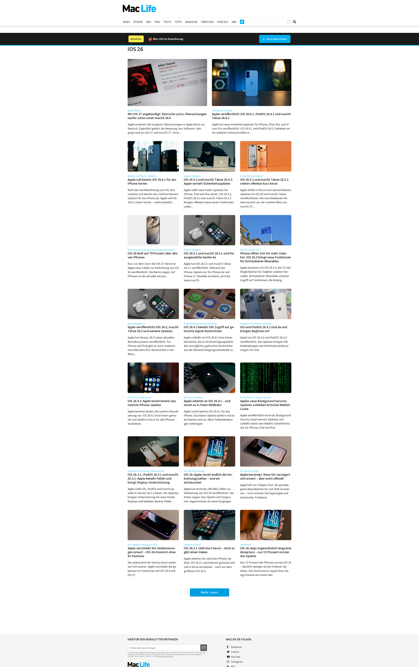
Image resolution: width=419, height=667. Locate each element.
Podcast (222, 22)
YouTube (235, 656)
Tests (167, 22)
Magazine (191, 22)
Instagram (237, 661)
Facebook (236, 647)
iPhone (138, 22)
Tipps (178, 22)
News (126, 22)
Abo (234, 22)
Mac (148, 22)
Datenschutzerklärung (164, 656)
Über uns (207, 22)
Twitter (235, 651)
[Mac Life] (167, 664)
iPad (157, 22)
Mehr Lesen (209, 592)
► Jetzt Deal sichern (275, 39)
